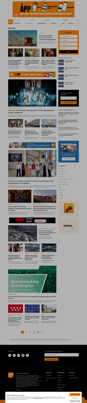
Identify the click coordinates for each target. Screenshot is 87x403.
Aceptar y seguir (74, 394)
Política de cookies (38, 398)
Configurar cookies (75, 401)
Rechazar (75, 398)
